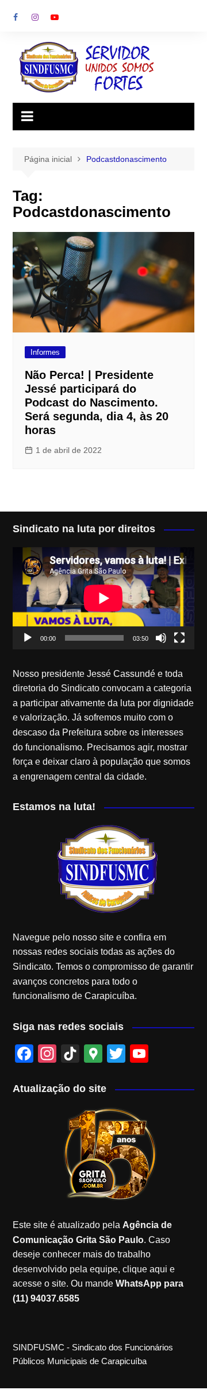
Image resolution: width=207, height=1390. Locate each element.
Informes (45, 352)
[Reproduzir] (27, 638)
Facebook (15, 17)
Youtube (54, 17)
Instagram (35, 17)
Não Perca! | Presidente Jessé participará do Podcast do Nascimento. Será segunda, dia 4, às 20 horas (96, 402)
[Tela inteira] (179, 638)
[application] (103, 598)
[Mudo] (161, 638)
